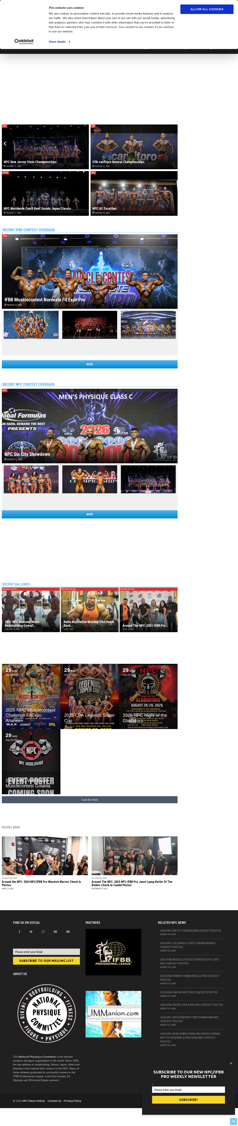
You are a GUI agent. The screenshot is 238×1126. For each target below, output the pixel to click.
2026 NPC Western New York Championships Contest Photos (189, 1019)
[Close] (231, 1063)
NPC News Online (33, 1100)
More (89, 364)
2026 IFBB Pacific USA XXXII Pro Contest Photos (191, 1004)
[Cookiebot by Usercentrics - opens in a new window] (24, 42)
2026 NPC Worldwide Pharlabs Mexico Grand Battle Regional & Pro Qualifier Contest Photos (190, 1037)
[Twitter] (31, 932)
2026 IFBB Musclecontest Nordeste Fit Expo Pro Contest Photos (189, 961)
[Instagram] (43, 932)
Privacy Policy (72, 1100)
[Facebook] (19, 932)
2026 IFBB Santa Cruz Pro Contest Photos (188, 992)
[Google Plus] (55, 932)
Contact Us (54, 1100)
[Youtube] (68, 932)
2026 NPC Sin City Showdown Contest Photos (190, 930)
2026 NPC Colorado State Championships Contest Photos (188, 945)
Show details (57, 41)
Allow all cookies (206, 9)
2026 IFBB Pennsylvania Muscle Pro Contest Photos (190, 977)
